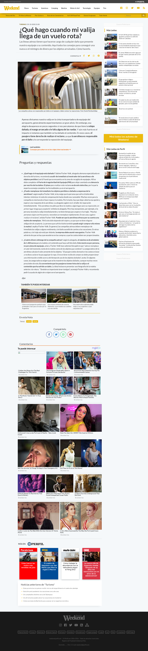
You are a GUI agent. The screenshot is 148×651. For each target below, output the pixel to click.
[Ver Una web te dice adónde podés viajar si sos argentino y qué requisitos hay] (84, 290)
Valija (35, 321)
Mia (113, 632)
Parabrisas (80, 632)
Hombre (70, 632)
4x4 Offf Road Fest (73, 15)
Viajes (29, 321)
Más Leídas (112, 30)
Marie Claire (51, 632)
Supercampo (91, 632)
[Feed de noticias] (81, 625)
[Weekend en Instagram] (60, 625)
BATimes (130, 632)
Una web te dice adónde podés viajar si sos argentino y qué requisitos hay (83, 306)
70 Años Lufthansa (25, 15)
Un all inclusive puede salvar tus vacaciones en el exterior (42, 598)
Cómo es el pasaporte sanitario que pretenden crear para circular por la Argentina (34, 306)
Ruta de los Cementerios (55, 15)
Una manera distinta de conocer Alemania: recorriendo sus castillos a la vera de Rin (59, 306)
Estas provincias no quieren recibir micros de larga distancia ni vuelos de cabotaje (50, 588)
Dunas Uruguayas (89, 15)
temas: (22, 321)
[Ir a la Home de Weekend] (74, 618)
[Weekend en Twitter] (70, 625)
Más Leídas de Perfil (116, 149)
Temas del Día (10, 15)
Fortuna (62, 632)
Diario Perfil (23, 632)
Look (101, 632)
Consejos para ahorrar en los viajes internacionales (49, 149)
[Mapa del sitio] (87, 625)
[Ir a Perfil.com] (140, 1)
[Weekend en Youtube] (76, 625)
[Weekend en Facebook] (65, 625)
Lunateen (121, 632)
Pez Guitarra (39, 15)
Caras (32, 632)
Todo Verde (103, 15)
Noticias (41, 632)
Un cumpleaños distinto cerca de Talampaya (37, 594)
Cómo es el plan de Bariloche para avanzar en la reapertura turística (45, 601)
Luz (107, 632)
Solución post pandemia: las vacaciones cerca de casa (41, 591)
